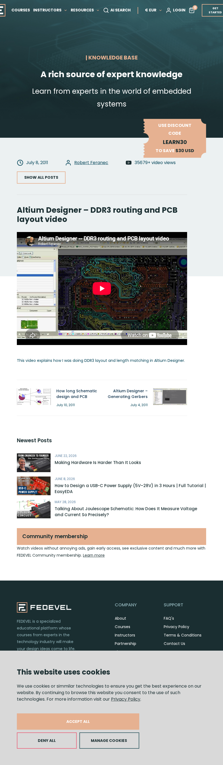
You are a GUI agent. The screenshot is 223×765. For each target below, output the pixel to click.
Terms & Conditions (183, 635)
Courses (122, 626)
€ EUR (150, 10)
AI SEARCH (120, 10)
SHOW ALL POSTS (41, 177)
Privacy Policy (125, 699)
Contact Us (174, 643)
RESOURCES (83, 10)
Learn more (94, 555)
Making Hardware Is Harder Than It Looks (98, 462)
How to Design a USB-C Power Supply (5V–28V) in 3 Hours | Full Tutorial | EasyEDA (130, 489)
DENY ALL (47, 740)
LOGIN (179, 10)
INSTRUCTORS (47, 10)
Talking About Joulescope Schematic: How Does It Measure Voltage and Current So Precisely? (126, 512)
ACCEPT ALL (78, 721)
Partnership (125, 643)
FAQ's (169, 618)
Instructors (125, 635)
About (120, 618)
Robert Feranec (91, 162)
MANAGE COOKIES (109, 740)
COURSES (20, 10)
